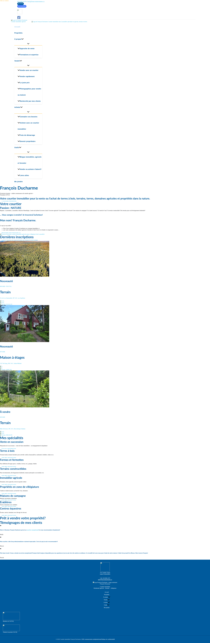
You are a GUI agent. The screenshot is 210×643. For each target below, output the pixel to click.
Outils (16, 147)
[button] (20, 3)
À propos (17, 39)
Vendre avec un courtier (29, 70)
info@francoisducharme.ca (36, 1)
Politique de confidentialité (108, 639)
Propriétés (18, 33)
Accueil (17, 27)
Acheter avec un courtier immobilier (28, 126)
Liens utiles (24, 175)
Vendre (17, 61)
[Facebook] (19, 18)
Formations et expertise (29, 55)
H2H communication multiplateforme (91, 639)
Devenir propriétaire (27, 141)
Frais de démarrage (27, 135)
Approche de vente (27, 48)
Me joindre (18, 181)
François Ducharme (105, 584)
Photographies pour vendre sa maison (29, 92)
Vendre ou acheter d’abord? (30, 169)
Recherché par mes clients (30, 101)
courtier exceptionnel (33, 530)
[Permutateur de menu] (28, 43)
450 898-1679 (106, 578)
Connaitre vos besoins (28, 117)
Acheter (17, 107)
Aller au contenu (4, 0)
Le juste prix (25, 83)
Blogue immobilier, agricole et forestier (29, 160)
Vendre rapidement (27, 76)
